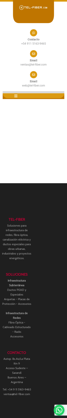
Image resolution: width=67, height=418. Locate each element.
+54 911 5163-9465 (33, 43)
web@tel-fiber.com (33, 85)
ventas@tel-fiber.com (33, 64)
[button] (16, 96)
